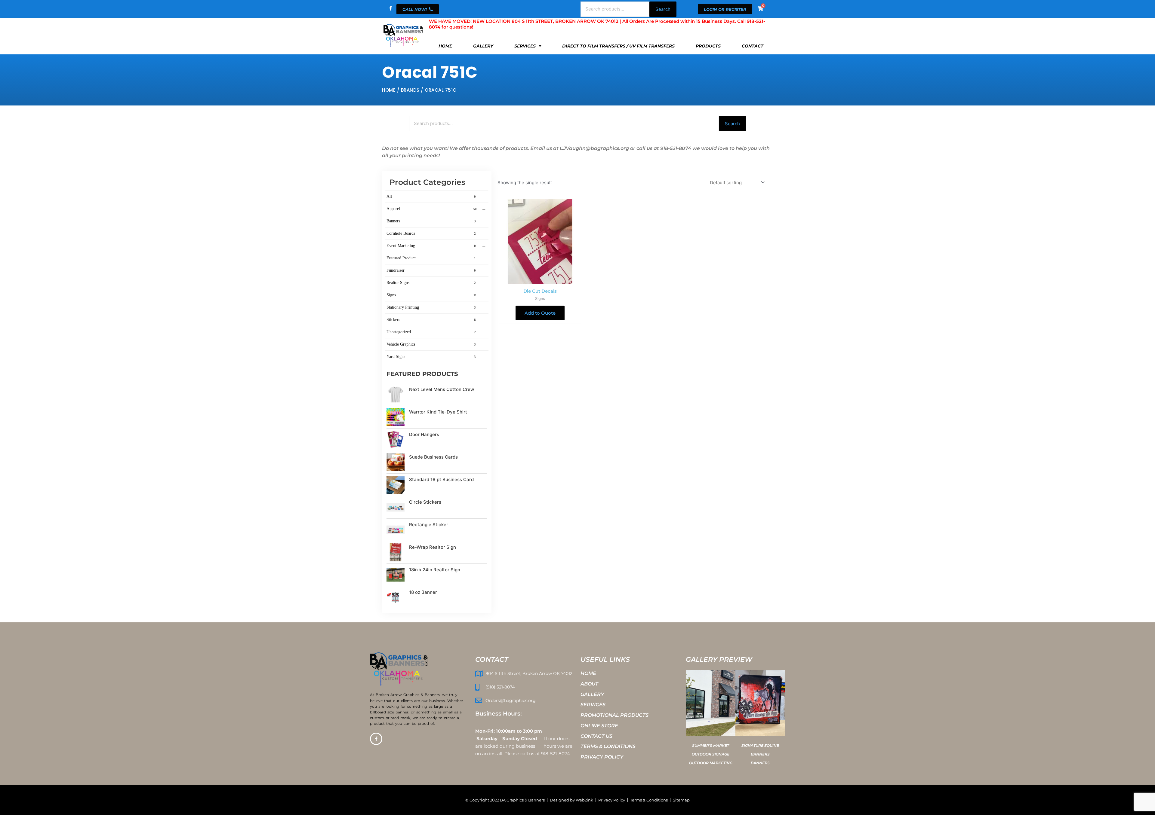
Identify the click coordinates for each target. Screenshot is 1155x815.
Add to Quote (540, 313)
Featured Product (431, 258)
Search (662, 9)
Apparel (436, 209)
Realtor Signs (431, 282)
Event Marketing (436, 246)
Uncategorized (431, 332)
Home (445, 46)
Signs (432, 295)
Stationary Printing (431, 307)
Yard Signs (431, 356)
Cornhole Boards (431, 233)
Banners (431, 221)
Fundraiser (431, 270)
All (431, 196)
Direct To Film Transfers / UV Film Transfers (618, 46)
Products (708, 46)
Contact (752, 46)
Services (525, 46)
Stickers (431, 319)
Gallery (483, 46)
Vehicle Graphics (431, 344)
